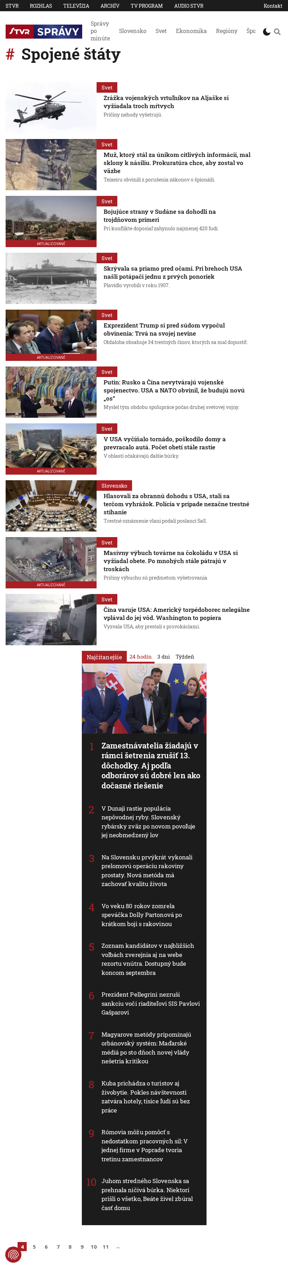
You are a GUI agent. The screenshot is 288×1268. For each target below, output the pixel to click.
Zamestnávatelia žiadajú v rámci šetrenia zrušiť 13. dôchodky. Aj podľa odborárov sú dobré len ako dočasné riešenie (151, 765)
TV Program (147, 5)
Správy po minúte (100, 31)
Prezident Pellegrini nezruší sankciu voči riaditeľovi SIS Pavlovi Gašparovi (151, 1003)
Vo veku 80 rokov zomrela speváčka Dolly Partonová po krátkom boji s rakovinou (142, 915)
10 (94, 1246)
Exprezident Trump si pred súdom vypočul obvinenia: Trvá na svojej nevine (164, 329)
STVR (12, 5)
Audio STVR (188, 5)
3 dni (163, 656)
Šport (254, 30)
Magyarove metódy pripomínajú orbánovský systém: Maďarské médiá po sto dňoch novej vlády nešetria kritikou (146, 1047)
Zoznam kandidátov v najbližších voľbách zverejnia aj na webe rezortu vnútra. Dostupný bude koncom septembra (148, 959)
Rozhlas (41, 5)
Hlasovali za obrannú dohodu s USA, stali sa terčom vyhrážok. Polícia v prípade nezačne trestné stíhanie (176, 504)
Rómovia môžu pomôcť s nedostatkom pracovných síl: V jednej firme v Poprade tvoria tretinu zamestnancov (145, 1145)
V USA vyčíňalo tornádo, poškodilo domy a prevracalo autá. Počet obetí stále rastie (165, 443)
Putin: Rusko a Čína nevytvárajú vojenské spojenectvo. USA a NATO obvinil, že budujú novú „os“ (174, 390)
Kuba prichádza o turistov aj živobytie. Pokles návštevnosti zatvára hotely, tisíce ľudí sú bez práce (146, 1096)
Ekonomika (191, 30)
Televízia (76, 5)
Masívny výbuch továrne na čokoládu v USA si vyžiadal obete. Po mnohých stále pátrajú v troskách (171, 561)
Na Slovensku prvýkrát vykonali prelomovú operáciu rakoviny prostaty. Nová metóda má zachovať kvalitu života (147, 870)
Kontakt (273, 5)
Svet (161, 30)
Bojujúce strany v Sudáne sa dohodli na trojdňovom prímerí (160, 215)
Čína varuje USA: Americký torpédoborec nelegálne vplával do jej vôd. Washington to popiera (177, 614)
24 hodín (141, 656)
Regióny (226, 30)
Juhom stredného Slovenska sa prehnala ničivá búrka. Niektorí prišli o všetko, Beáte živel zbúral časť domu (147, 1194)
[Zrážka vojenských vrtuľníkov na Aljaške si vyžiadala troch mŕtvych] (51, 107)
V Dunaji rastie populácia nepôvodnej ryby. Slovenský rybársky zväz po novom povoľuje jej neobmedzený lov (149, 821)
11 (106, 1246)
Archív (109, 5)
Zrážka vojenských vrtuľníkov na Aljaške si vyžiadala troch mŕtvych (166, 102)
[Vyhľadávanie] (277, 31)
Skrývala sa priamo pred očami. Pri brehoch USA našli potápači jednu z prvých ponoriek (173, 272)
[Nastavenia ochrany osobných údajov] (13, 1255)
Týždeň (185, 656)
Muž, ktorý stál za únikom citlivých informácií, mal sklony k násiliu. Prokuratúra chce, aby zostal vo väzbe (177, 163)
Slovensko (132, 30)
